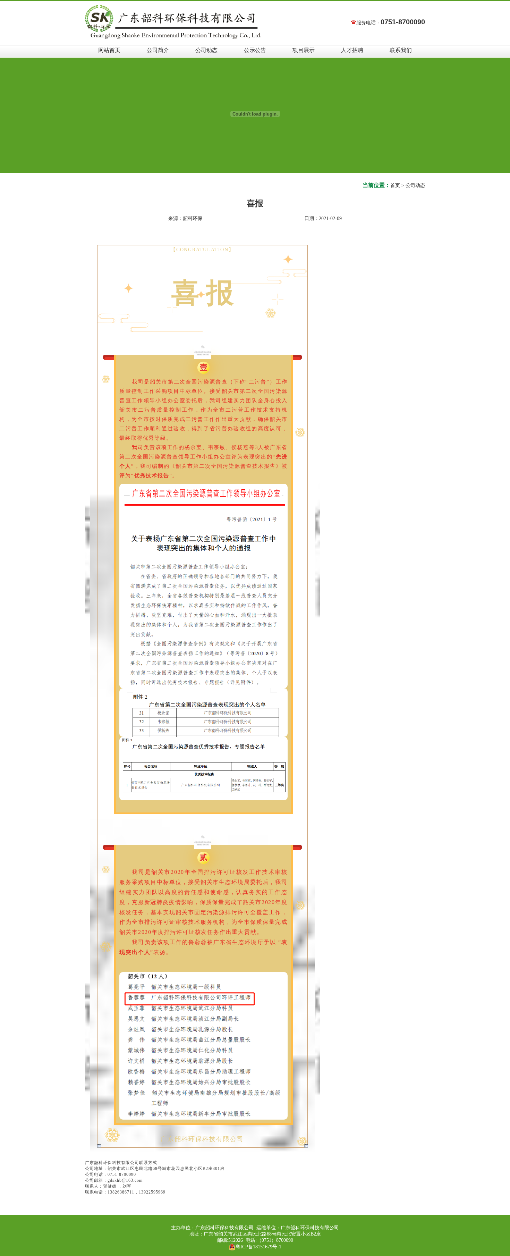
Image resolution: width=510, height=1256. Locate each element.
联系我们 (401, 50)
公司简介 (158, 50)
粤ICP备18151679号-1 (258, 1246)
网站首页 (109, 50)
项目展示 (303, 50)
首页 (395, 185)
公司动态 (206, 50)
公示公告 (255, 50)
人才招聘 (352, 50)
